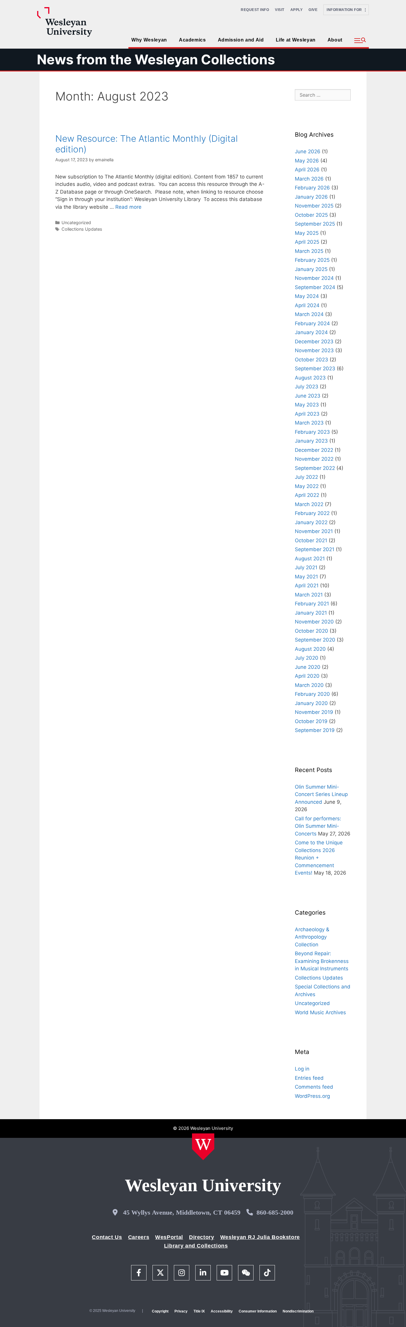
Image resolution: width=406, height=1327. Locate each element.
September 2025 (315, 224)
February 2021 (312, 604)
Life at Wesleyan (296, 39)
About (335, 39)
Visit (279, 10)
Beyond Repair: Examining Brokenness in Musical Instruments (322, 961)
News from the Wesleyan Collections (156, 59)
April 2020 (307, 676)
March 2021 (309, 595)
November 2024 (314, 278)
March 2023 (309, 423)
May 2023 (307, 405)
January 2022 (311, 522)
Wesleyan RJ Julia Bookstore (260, 1237)
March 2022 (309, 504)
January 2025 (311, 269)
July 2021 (306, 567)
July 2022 (306, 477)
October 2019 (311, 721)
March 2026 (309, 179)
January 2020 (311, 703)
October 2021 (311, 540)
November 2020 (314, 622)
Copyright (160, 1311)
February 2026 (312, 188)
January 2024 (311, 332)
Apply (296, 10)
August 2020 (310, 649)
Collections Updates (82, 229)
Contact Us (107, 1237)
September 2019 (315, 730)
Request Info (255, 10)
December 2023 (314, 341)
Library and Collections (196, 1246)
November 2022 (314, 459)
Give (313, 10)
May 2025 (307, 233)
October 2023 (311, 360)
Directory (201, 1237)
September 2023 (315, 368)
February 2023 (312, 432)
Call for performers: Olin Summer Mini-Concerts (318, 826)
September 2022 (315, 468)
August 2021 (310, 559)
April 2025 (307, 242)
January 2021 (311, 613)
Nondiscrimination (298, 1311)
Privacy (181, 1311)
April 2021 (307, 585)
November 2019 (314, 712)
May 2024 (307, 296)
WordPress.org (312, 1096)
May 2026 (307, 161)
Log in (302, 1069)
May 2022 (307, 486)
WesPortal (169, 1237)
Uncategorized (76, 222)
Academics (192, 39)
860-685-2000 (274, 1212)
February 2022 (312, 513)
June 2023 (307, 396)
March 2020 (309, 685)
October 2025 (311, 215)
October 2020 (311, 631)
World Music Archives (320, 1012)
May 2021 (306, 577)
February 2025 (312, 260)
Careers (138, 1237)
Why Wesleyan (149, 39)
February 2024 (312, 323)
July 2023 (306, 387)
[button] (360, 40)
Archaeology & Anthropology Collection (312, 937)
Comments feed (314, 1087)
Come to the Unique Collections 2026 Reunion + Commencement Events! (319, 858)
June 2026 (307, 151)
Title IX (199, 1311)
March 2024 (309, 314)
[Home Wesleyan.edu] (203, 1146)
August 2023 (310, 378)
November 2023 (314, 350)
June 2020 (307, 667)
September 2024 (315, 287)
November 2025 (314, 206)
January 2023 (311, 441)
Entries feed (309, 1078)
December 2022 (314, 450)
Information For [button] (346, 10)
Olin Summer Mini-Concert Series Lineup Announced (321, 794)
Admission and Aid (241, 39)
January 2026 (311, 197)
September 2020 (315, 640)
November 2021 (314, 531)
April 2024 (307, 305)
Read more (128, 207)
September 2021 (314, 549)
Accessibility (222, 1311)
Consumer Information (258, 1311)
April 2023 (307, 414)
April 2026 (307, 170)
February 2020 (312, 694)
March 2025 (309, 251)
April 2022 (307, 495)
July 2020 (306, 658)
